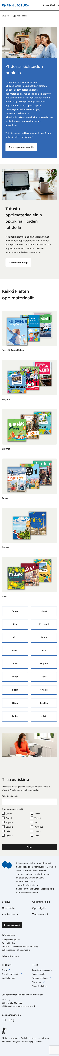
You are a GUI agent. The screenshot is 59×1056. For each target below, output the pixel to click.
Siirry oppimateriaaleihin (21, 147)
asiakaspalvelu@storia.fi (24, 1006)
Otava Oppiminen (39, 986)
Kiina (36, 836)
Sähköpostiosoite (10, 796)
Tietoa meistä (40, 914)
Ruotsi (9, 818)
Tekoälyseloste (38, 974)
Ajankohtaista (10, 914)
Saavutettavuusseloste (42, 970)
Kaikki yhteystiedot (10, 956)
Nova (4, 970)
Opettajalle (8, 908)
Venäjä (37, 818)
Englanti (6, 399)
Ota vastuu (37, 982)
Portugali (38, 827)
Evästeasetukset (12, 925)
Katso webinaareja (18, 262)
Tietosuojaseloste (40, 978)
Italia (4, 596)
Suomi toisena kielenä (13, 350)
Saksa (5, 498)
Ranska (5, 547)
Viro (36, 822)
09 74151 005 (16, 947)
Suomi (9, 814)
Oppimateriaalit (41, 901)
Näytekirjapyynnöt (10, 974)
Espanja (6, 449)
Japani (37, 831)
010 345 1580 (16, 1003)
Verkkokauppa (8, 978)
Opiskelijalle (39, 908)
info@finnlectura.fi (21, 950)
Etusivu (6, 901)
